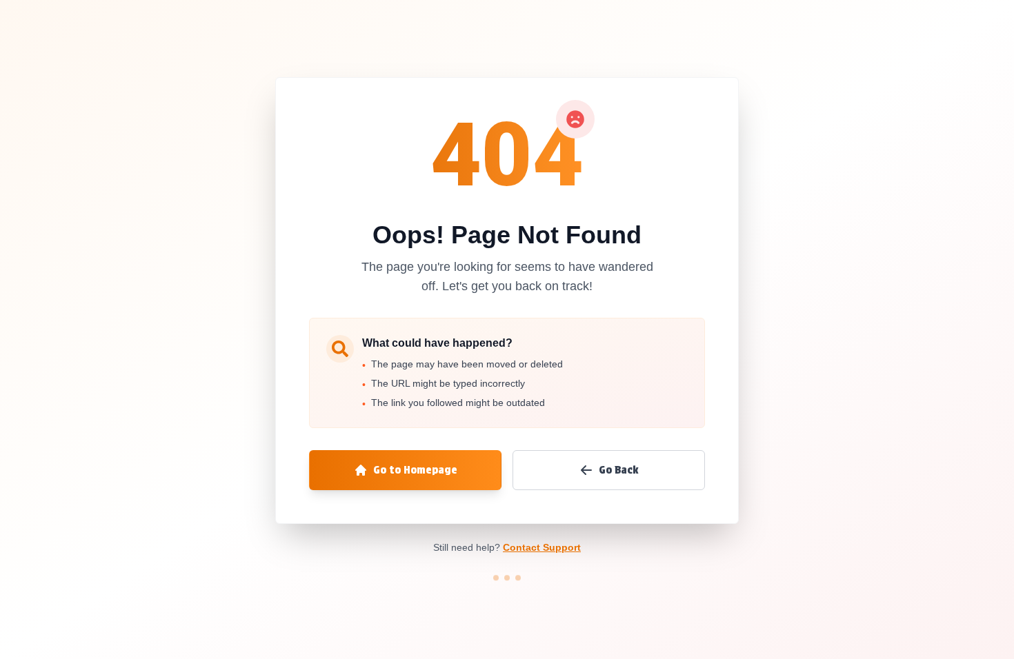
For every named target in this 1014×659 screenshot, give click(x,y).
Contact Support (542, 547)
